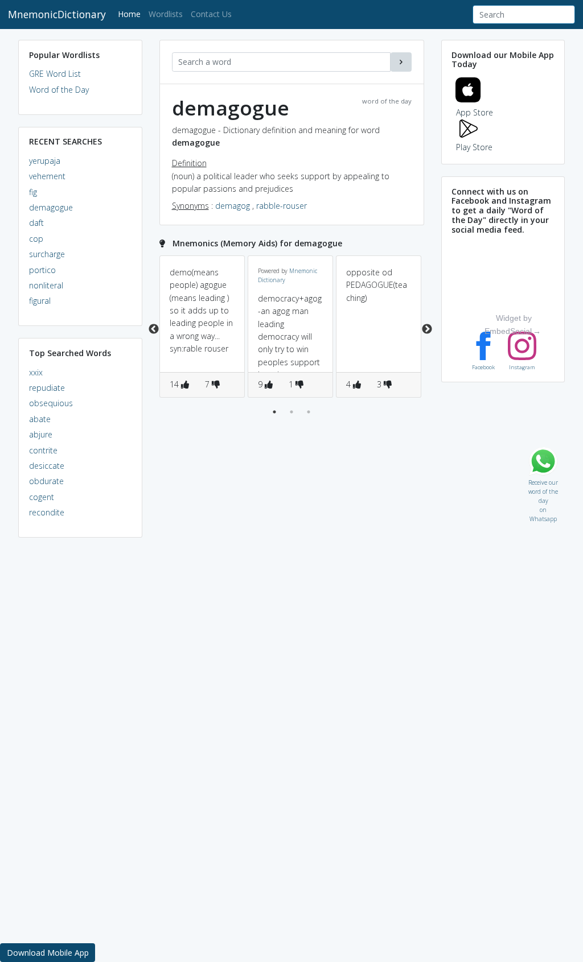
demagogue (51, 207)
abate (40, 419)
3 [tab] (308, 412)
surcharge (47, 254)
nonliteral (46, 285)
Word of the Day (59, 89)
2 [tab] (291, 412)
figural (40, 300)
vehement (47, 176)
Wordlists (166, 14)
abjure (40, 434)
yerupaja (44, 160)
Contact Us (211, 14)
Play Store (474, 147)
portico (42, 270)
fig (33, 192)
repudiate (47, 387)
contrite (43, 450)
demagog (232, 205)
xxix (36, 372)
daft (36, 222)
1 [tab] (274, 412)
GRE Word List (55, 73)
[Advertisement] (80, 720)
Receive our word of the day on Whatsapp (543, 479)
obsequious (51, 403)
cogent (41, 497)
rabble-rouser (281, 205)
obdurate (46, 481)
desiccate (46, 465)
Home (131, 13)
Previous (153, 329)
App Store (474, 112)
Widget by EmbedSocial (508, 324)
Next (427, 329)
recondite (46, 512)
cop (36, 238)
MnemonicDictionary (57, 14)
